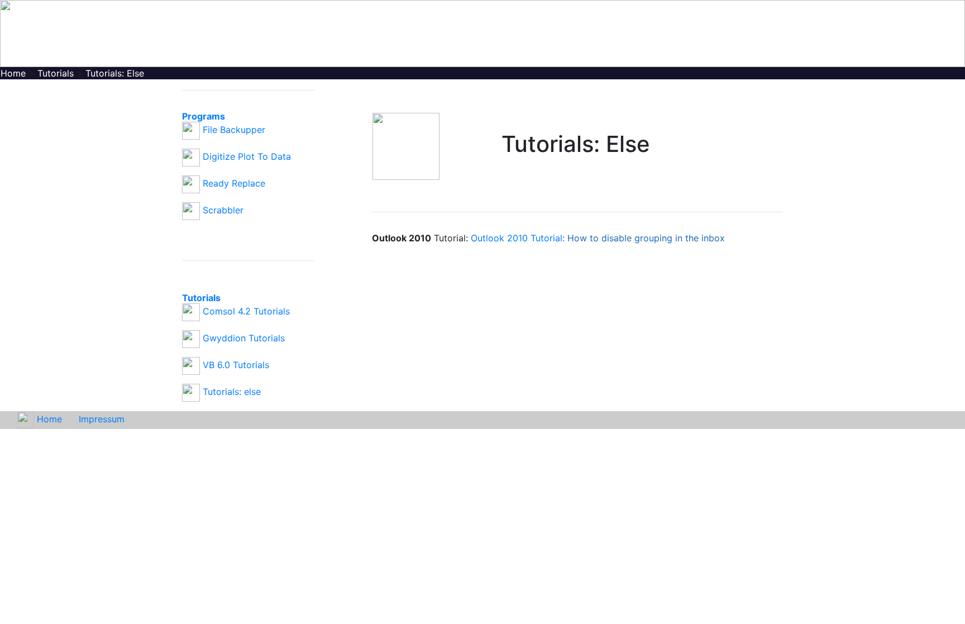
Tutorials (201, 297)
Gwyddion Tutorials (244, 338)
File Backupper (234, 129)
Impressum (102, 419)
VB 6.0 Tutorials (236, 364)
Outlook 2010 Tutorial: (598, 238)
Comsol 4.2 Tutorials (246, 311)
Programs (203, 116)
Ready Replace (234, 183)
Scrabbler (223, 210)
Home (49, 419)
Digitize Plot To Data (247, 156)
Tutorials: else (232, 391)
